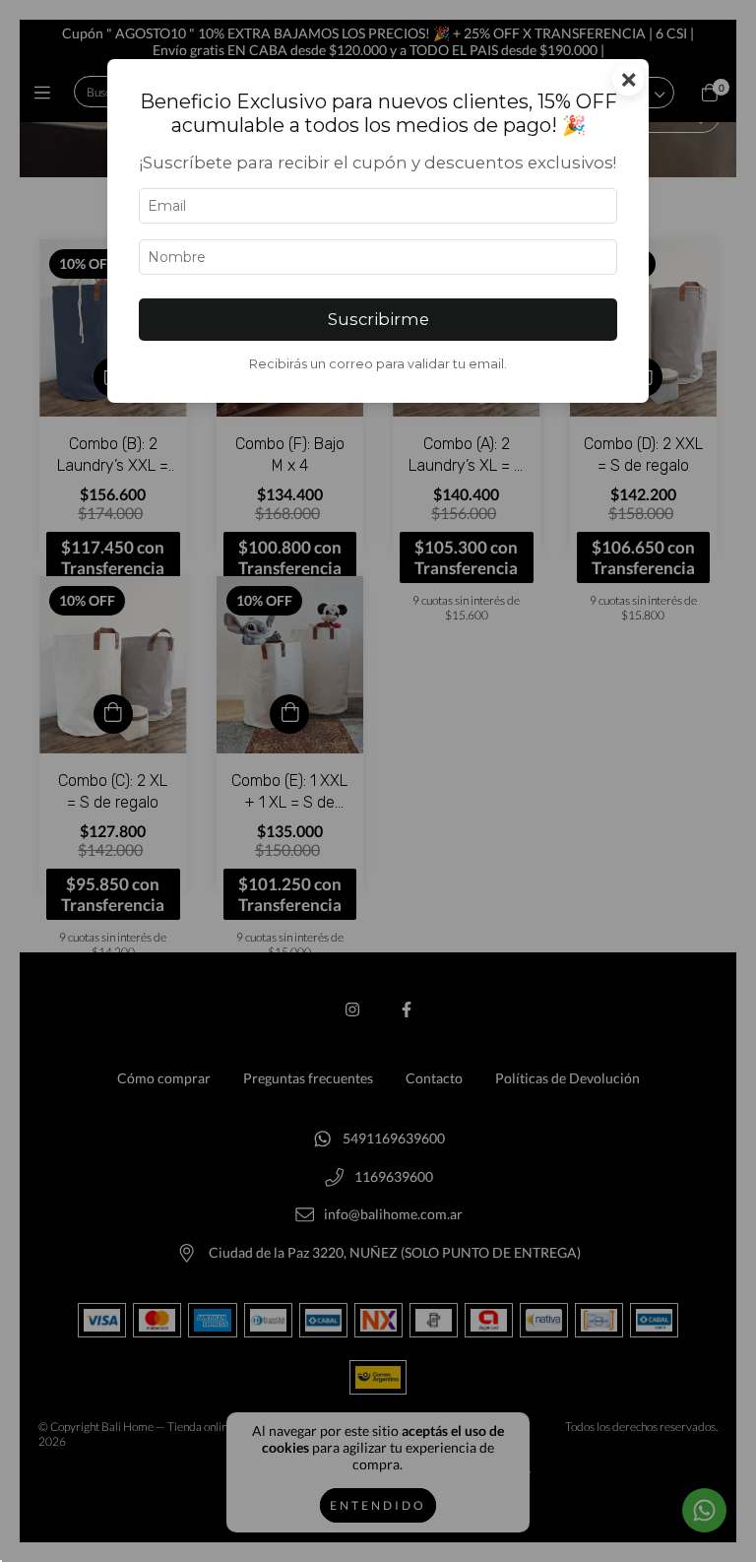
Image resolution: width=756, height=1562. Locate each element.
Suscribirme (378, 319)
